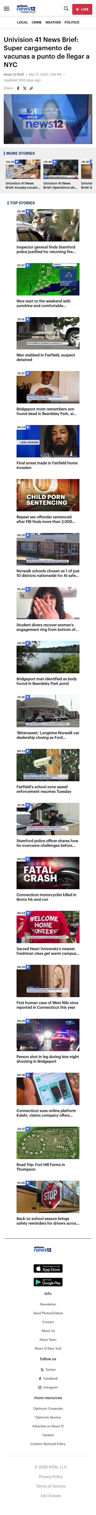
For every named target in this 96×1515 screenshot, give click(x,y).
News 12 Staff (14, 74)
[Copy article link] (31, 88)
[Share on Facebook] (18, 88)
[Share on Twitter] (25, 88)
